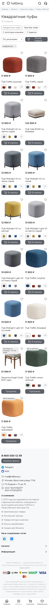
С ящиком (32, 32)
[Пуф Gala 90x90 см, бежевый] (36, 109)
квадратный (8, 46)
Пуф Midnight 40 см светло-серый (11, 130)
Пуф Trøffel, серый (34, 82)
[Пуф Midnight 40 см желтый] (12, 209)
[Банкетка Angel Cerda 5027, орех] (12, 358)
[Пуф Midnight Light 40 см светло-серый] (36, 209)
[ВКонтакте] (12, 539)
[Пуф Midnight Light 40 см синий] (12, 308)
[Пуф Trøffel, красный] (12, 62)
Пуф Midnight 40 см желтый (11, 229)
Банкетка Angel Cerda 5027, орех (12, 378)
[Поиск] (40, 3)
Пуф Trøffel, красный (11, 82)
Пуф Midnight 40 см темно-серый (11, 180)
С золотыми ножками (13, 32)
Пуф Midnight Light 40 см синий (12, 329)
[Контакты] (46, 3)
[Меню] (3, 3)
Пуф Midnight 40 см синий (35, 180)
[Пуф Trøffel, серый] (36, 62)
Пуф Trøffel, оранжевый (7, 428)
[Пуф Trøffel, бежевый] (36, 308)
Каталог (14, 9)
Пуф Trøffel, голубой (35, 278)
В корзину (13, 93)
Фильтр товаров (38, 39)
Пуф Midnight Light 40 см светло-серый (36, 229)
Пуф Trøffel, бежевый (35, 328)
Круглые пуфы (31, 27)
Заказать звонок (11, 461)
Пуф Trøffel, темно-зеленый (34, 378)
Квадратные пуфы (12, 27)
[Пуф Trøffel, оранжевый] (12, 407)
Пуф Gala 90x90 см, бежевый (34, 130)
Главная (4, 9)
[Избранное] (22, 53)
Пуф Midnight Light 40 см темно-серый (12, 279)
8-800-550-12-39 (11, 455)
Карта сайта (25, 568)
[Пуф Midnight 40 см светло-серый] (12, 109)
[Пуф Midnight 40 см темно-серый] (12, 159)
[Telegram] (4, 539)
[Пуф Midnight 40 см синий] (36, 159)
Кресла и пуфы (26, 9)
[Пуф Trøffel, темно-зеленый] (36, 358)
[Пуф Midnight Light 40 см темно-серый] (12, 258)
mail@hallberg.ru (13, 476)
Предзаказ (11, 391)
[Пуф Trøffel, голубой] (36, 258)
